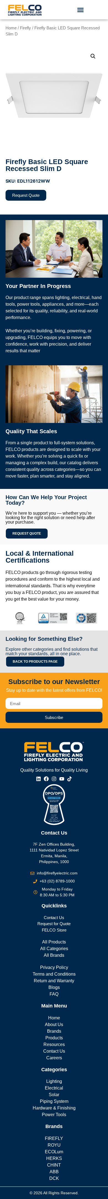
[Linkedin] (38, 778)
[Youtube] (61, 778)
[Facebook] (46, 778)
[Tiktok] (69, 778)
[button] (80, 9)
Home (11, 28)
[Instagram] (54, 778)
